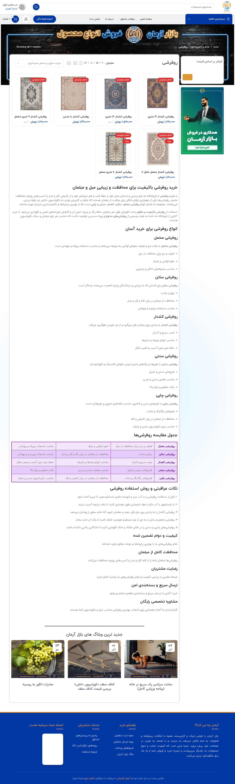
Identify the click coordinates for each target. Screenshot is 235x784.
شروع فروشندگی (45, 19)
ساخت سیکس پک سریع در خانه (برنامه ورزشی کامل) (150, 686)
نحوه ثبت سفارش (124, 735)
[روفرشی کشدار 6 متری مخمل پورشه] (115, 149)
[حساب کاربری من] (26, 19)
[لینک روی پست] (150, 659)
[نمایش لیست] (81, 63)
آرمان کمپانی (123, 778)
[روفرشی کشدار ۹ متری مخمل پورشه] (31, 93)
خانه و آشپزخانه (200, 47)
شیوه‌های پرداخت (124, 748)
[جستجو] (36, 7)
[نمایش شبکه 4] (69, 63)
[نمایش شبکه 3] (75, 63)
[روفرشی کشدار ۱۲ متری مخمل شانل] (115, 93)
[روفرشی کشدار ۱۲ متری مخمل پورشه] (158, 93)
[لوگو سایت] (226, 7)
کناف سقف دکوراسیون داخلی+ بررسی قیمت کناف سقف (94, 686)
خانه (215, 47)
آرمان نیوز (89, 778)
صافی (187, 77)
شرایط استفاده (89, 752)
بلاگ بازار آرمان (125, 754)
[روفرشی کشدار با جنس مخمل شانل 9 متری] (73, 93)
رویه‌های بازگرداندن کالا (84, 745)
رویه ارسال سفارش (123, 742)
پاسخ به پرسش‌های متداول (87, 737)
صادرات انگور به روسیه (38, 684)
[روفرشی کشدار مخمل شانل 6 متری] (158, 149)
